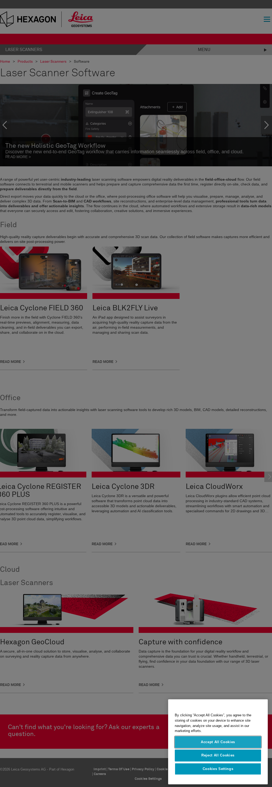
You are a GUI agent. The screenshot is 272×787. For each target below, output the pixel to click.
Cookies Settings (218, 769)
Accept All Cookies (218, 742)
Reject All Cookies (218, 755)
